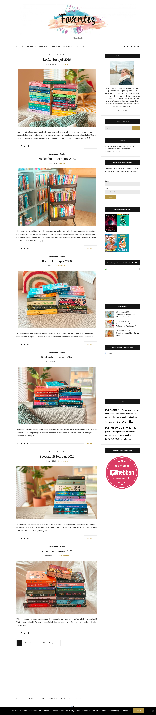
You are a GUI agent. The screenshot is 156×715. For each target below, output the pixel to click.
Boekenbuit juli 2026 (57, 60)
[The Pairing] (123, 242)
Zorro (107, 422)
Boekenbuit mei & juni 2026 (57, 159)
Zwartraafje (125, 435)
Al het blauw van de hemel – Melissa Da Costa (127, 316)
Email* (107, 188)
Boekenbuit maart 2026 (57, 357)
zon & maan (126, 439)
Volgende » (53, 643)
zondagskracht (118, 431)
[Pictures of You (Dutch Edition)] (111, 242)
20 (43, 643)
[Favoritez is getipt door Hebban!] (122, 472)
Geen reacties (64, 64)
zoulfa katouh (128, 417)
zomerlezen (119, 413)
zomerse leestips (112, 435)
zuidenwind (130, 431)
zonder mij (129, 410)
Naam (107, 181)
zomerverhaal (111, 417)
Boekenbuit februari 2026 (56, 456)
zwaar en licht (131, 413)
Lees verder (90, 146)
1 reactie (61, 163)
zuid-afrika (125, 421)
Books (62, 55)
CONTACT (67, 46)
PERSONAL (43, 46)
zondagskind (114, 409)
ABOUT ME (55, 46)
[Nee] (153, 711)
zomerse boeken (117, 427)
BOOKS (19, 46)
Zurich (119, 417)
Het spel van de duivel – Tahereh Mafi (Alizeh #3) (126, 325)
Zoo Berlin (113, 422)
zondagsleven (113, 438)
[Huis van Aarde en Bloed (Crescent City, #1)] (111, 223)
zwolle (136, 417)
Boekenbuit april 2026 (57, 261)
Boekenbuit (53, 55)
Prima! (138, 711)
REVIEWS (30, 46)
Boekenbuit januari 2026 (56, 551)
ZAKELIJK (80, 46)
